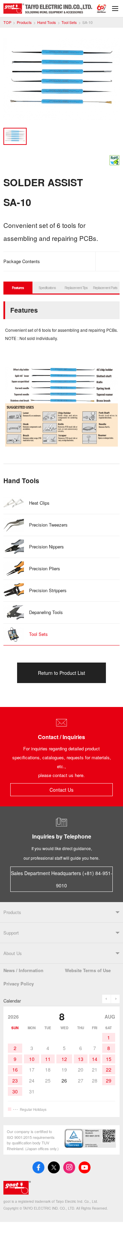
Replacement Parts (105, 287)
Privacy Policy (18, 983)
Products (24, 22)
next (115, 999)
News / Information (23, 970)
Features (18, 287)
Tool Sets (69, 22)
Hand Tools (46, 22)
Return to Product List (61, 672)
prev (106, 999)
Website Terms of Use (88, 970)
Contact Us (61, 789)
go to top (109, 1225)
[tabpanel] (61, 80)
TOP (7, 22)
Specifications (47, 287)
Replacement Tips (76, 287)
